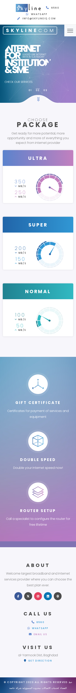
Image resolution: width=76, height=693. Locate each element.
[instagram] (38, 596)
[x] (28, 596)
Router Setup (38, 510)
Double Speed (38, 459)
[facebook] (18, 596)
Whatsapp (39, 14)
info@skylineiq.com (39, 18)
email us (40, 634)
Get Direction (39, 660)
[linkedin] (48, 596)
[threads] (58, 596)
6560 (55, 7)
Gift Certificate (38, 402)
